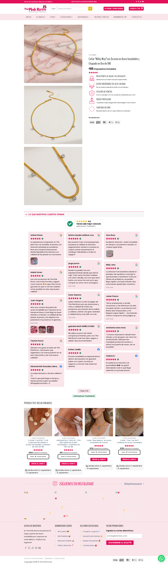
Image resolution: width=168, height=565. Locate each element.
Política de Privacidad (33, 558)
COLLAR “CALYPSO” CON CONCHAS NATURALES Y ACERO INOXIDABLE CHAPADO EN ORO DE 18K (38, 443)
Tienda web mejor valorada (88, 224)
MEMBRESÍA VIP (120, 17)
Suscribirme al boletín (120, 542)
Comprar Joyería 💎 (91, 531)
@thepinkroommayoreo (133, 484)
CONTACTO (137, 17)
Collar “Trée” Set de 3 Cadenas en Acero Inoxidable (129, 441)
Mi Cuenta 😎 (63, 531)
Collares (92, 55)
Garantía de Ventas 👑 (92, 536)
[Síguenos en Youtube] (143, 2)
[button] (161, 558)
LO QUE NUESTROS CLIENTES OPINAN (46, 214)
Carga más (84, 391)
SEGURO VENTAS (101, 17)
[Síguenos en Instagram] (138, 2)
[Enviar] (90, 9)
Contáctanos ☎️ (90, 545)
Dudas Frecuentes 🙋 (92, 541)
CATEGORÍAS (66, 17)
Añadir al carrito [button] (38, 464)
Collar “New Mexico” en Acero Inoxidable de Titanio (98, 441)
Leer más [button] (34, 323)
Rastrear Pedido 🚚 (66, 541)
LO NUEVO (40, 17)
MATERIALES (83, 17)
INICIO (28, 17)
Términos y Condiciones (55, 558)
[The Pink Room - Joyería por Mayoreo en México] (35, 8)
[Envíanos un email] (36, 548)
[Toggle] (26, 214)
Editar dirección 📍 (66, 545)
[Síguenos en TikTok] (140, 2)
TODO (52, 17)
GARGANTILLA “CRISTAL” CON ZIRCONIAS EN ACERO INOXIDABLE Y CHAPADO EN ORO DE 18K (68, 443)
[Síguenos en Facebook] (136, 2)
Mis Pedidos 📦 (64, 536)
